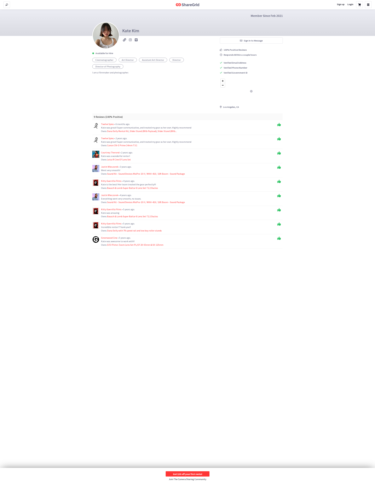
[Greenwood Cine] (95, 239)
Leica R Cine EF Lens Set (119, 159)
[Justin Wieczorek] (95, 168)
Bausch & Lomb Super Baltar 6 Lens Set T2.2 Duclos (132, 187)
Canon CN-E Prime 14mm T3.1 (122, 145)
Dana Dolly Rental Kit (118, 131)
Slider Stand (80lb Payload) (143, 131)
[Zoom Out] (223, 85)
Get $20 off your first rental (187, 474)
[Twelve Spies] (95, 125)
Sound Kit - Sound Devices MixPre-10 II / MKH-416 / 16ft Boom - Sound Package (146, 173)
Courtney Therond (110, 152)
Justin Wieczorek (110, 166)
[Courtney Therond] (95, 154)
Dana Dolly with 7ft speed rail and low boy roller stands (134, 230)
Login (350, 4)
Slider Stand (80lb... (167, 131)
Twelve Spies (107, 124)
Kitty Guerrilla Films (111, 180)
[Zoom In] (223, 81)
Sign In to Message (253, 40)
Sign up (341, 4)
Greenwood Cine (109, 237)
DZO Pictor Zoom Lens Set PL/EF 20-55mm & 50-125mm (135, 244)
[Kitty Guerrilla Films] (95, 182)
